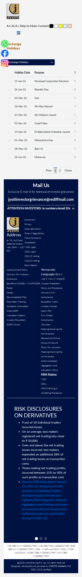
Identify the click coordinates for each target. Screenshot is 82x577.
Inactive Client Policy (17, 269)
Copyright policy (33, 228)
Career (10, 292)
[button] (36, 538)
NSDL (44, 379)
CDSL (44, 383)
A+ (8, 26)
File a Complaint (33, 237)
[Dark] (51, 26)
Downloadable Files (17, 297)
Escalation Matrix (49, 301)
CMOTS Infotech (57, 566)
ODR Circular (13, 324)
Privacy (28, 224)
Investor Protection (50, 283)
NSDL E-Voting (32, 260)
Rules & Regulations (34, 233)
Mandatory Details (16, 315)
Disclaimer (30, 219)
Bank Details (31, 265)
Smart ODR (12, 310)
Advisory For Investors (18, 274)
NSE (43, 278)
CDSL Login (30, 251)
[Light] (56, 26)
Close (68, 170)
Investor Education (16, 320)
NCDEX (60, 278)
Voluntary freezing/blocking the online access (51, 329)
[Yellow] (61, 26)
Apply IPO (46, 310)
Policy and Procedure (51, 288)
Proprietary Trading (16, 301)
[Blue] (65, 26)
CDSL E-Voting (32, 256)
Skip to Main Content (34, 26)
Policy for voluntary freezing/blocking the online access (51, 352)
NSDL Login (30, 247)
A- (16, 26)
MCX (50, 278)
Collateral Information (18, 306)
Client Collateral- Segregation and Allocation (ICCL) (49, 365)
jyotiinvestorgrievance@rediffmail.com (41, 199)
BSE (58, 274)
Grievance (12, 278)
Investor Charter (49, 306)
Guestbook (30, 242)
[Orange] (70, 26)
